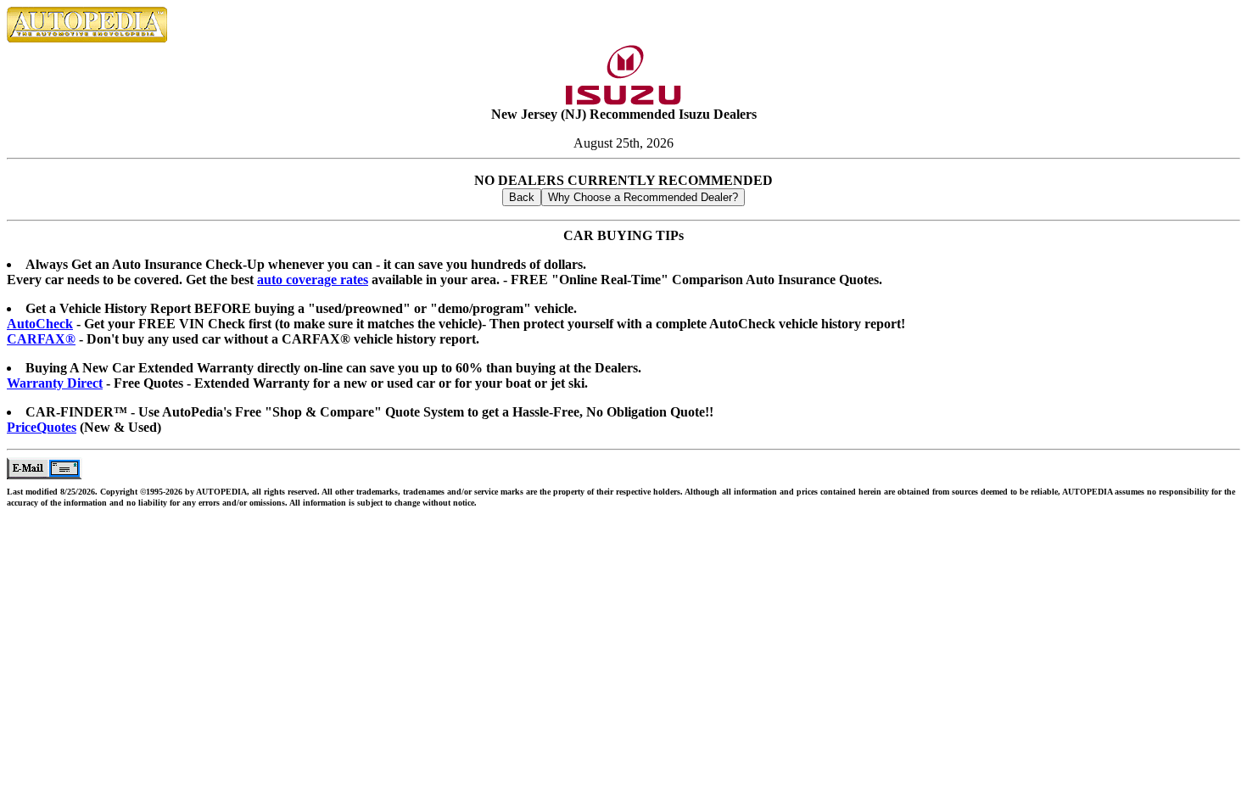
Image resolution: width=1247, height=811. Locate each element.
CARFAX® (41, 339)
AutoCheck (40, 323)
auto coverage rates (312, 279)
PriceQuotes (41, 427)
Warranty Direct (55, 383)
